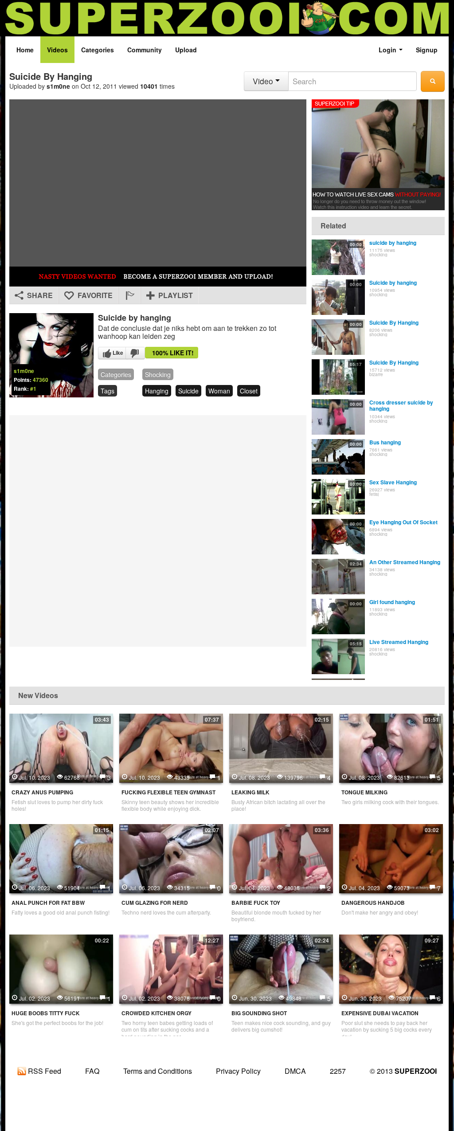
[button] (129, 295)
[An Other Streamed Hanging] (338, 576)
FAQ (92, 1071)
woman (219, 390)
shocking (158, 374)
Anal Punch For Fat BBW (48, 903)
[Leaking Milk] (281, 747)
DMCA (295, 1071)
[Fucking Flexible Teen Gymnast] (171, 747)
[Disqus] (157, 530)
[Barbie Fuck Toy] (281, 857)
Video (264, 80)
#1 (33, 389)
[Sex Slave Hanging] (338, 496)
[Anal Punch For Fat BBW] (61, 857)
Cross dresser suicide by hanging (401, 405)
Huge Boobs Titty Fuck (46, 1013)
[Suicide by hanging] (338, 297)
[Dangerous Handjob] (391, 857)
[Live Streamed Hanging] (338, 656)
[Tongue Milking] (391, 747)
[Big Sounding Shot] (281, 968)
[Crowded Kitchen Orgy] (171, 968)
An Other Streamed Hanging (404, 562)
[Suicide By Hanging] (338, 337)
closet (249, 390)
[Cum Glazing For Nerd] (171, 857)
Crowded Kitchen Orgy (156, 1013)
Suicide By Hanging (394, 322)
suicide (188, 390)
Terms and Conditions (157, 1071)
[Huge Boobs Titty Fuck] (61, 968)
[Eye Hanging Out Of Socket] (338, 536)
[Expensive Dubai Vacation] (391, 968)
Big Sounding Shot (259, 1013)
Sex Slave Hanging (393, 482)
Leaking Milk (250, 792)
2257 (338, 1071)
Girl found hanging (392, 602)
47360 (40, 380)
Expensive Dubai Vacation (380, 1013)
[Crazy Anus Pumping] (61, 747)
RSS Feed (43, 1071)
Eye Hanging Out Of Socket (403, 522)
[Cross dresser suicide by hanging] (338, 417)
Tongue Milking (364, 792)
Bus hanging (385, 442)
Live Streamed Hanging (398, 642)
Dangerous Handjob (373, 903)
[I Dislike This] (135, 353)
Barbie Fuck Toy (255, 903)
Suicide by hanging (393, 283)
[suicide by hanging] (338, 257)
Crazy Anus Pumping (42, 792)
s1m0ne (58, 86)
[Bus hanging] (338, 457)
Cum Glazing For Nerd (154, 903)
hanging (156, 390)
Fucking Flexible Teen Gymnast (168, 792)
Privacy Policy (238, 1071)
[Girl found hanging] (338, 616)
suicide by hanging (392, 243)
